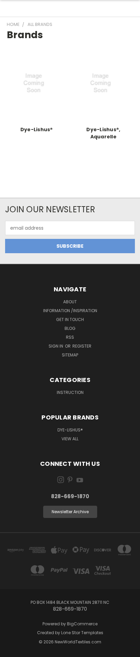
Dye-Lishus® (36, 129)
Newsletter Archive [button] (70, 512)
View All (70, 439)
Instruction (70, 392)
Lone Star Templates (82, 633)
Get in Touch (70, 319)
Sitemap (70, 355)
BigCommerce (82, 624)
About (70, 302)
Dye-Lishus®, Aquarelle (103, 133)
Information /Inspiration (70, 311)
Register (81, 346)
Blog (70, 328)
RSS (70, 337)
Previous (10, 650)
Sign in (56, 346)
